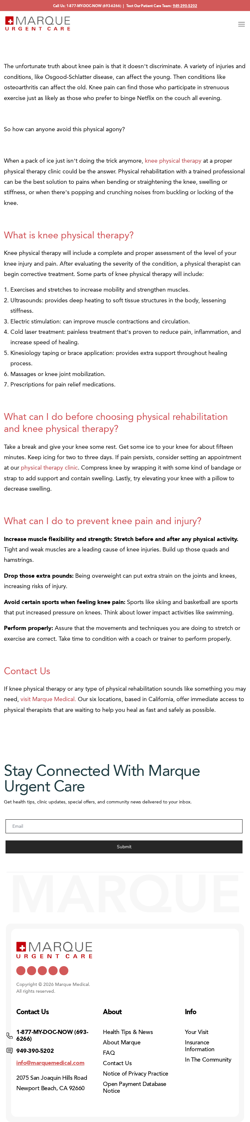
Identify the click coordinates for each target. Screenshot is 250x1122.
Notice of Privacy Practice (135, 1073)
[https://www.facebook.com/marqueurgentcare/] (42, 970)
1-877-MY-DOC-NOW (84, 6)
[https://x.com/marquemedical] (20, 970)
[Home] (37, 23)
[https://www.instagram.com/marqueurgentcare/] (63, 970)
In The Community (208, 1059)
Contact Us (117, 1063)
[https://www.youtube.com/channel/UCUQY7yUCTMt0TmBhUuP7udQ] (31, 970)
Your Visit (196, 1032)
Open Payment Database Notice (134, 1087)
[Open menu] (241, 24)
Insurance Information (200, 1046)
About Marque (121, 1042)
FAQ (109, 1052)
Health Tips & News (128, 1032)
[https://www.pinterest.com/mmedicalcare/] (53, 970)
